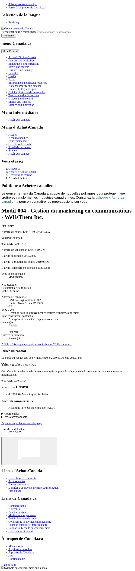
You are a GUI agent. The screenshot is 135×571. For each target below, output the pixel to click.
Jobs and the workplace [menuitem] (21, 60)
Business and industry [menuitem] (20, 69)
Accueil (12, 134)
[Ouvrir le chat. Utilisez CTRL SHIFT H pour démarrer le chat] (29, 451)
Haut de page (8, 564)
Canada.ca (14, 168)
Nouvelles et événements (22, 478)
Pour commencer (17, 140)
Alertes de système (18, 484)
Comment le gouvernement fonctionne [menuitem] (29, 521)
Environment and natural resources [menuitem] (27, 82)
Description (10, 284)
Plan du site (14, 490)
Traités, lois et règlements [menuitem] (22, 518)
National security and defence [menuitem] (24, 85)
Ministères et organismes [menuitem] (22, 515)
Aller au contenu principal (22, 4)
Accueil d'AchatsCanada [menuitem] (22, 57)
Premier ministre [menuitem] (17, 512)
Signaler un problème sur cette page (22, 423)
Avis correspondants (15, 416)
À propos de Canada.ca (21, 552)
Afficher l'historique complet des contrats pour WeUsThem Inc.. (36, 344)
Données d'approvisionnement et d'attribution (33, 487)
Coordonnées (11, 413)
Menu (10, 51)
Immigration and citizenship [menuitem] (23, 63)
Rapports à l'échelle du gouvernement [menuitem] (29, 527)
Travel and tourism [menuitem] (18, 66)
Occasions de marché (20, 144)
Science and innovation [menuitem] (21, 104)
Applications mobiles (20, 549)
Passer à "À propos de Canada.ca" (27, 7)
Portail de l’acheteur (19, 147)
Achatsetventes (16, 481)
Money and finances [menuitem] (19, 101)
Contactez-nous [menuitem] (17, 505)
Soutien (12, 150)
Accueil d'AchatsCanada (22, 171)
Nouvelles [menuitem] (14, 508)
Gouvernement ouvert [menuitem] (20, 531)
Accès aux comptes (19, 119)
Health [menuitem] (12, 76)
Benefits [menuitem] (13, 73)
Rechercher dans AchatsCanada (19, 31)
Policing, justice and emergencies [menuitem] (26, 92)
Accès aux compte (18, 153)
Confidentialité (16, 558)
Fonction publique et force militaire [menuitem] (27, 524)
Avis (11, 555)
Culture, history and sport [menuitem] (22, 89)
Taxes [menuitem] (11, 79)
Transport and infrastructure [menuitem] (23, 95)
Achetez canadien (18, 137)
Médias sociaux (17, 546)
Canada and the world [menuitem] (20, 98)
